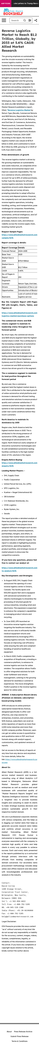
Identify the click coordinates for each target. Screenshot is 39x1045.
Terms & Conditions (19, 1041)
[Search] (24, 20)
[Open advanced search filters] (29, 20)
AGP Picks (5, 3)
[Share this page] (35, 20)
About (9, 1031)
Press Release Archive (23, 1031)
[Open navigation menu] (4, 20)
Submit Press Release (19, 1036)
